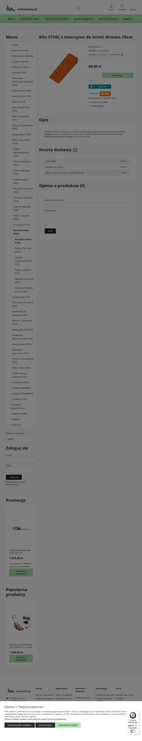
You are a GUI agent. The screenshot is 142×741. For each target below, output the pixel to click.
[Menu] (137, 712)
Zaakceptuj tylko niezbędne (19, 725)
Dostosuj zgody (45, 725)
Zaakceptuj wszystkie (68, 725)
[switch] (133, 731)
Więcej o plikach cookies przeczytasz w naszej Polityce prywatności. (35, 719)
